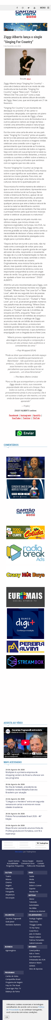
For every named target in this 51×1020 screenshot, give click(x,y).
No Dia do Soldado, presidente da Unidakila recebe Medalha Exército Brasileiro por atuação (22, 790)
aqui (29, 78)
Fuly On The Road (13, 985)
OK (6, 1017)
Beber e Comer (35, 885)
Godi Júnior (10, 921)
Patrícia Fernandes (36, 940)
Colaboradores (35, 915)
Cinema (9, 882)
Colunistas (9, 915)
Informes (32, 947)
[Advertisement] (25, 695)
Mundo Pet (33, 891)
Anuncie (39, 861)
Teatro (8, 876)
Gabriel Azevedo (35, 943)
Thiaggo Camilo (35, 925)
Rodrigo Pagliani (35, 918)
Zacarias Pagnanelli (13, 918)
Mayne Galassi (35, 937)
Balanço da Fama (13, 991)
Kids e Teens (34, 953)
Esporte (32, 888)
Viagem (9, 885)
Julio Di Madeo (35, 934)
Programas (9, 973)
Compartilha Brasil (13, 979)
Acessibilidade (12, 863)
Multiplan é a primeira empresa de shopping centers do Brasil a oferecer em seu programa (25, 775)
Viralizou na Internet (37, 911)
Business (9, 947)
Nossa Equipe (27, 861)
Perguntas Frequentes (15, 866)
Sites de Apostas (36, 969)
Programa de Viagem (14, 982)
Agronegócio (11, 950)
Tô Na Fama (34, 928)
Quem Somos (13, 861)
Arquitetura (10, 894)
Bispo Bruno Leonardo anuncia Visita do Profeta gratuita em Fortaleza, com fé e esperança (24, 831)
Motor (31, 899)
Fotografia (10, 891)
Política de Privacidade (36, 866)
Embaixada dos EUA (37, 959)
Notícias (32, 895)
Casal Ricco (33, 931)
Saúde (31, 876)
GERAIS (32, 966)
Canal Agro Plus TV (13, 988)
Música (8, 879)
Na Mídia (32, 908)
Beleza (32, 882)
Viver (31, 873)
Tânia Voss (33, 921)
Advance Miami (35, 963)
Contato (41, 863)
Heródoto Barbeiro (13, 925)
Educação (9, 888)
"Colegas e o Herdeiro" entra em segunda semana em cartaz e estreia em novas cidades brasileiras (25, 804)
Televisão (33, 902)
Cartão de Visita (12, 976)
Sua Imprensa (34, 956)
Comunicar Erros (28, 863)
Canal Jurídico (34, 950)
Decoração (10, 898)
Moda (31, 879)
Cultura (8, 873)
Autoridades (34, 905)
